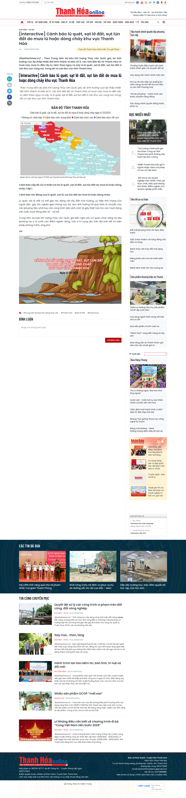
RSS (165, 774)
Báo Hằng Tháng (139, 359)
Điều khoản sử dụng (125, 774)
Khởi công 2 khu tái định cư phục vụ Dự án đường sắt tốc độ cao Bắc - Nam (91, 586)
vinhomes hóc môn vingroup (141, 523)
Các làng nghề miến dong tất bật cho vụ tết (147, 318)
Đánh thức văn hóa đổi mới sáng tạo (146, 250)
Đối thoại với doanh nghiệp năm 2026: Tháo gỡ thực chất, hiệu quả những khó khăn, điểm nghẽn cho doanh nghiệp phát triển (151, 184)
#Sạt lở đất (80, 313)
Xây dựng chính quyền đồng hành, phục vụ (147, 104)
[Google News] (146, 2)
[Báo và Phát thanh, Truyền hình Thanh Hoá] (80, 12)
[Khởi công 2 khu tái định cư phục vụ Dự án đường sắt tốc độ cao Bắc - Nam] (93, 566)
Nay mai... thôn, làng (69, 635)
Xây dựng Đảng (41, 22)
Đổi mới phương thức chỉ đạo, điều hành (147, 231)
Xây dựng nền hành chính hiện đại (147, 75)
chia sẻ (9, 74)
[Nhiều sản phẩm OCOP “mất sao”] (35, 702)
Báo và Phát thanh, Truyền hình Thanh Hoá (43, 761)
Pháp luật (80, 22)
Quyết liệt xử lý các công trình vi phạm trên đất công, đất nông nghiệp (88, 606)
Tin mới (50, 2)
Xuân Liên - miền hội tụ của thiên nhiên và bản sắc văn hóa (146, 401)
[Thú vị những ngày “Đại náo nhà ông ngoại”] (148, 376)
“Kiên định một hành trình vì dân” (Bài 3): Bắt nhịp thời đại (146, 410)
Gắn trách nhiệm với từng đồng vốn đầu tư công (148, 240)
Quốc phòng (118, 22)
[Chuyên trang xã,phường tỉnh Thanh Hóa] (161, 2)
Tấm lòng (145, 22)
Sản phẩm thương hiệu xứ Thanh (147, 276)
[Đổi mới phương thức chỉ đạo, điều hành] (148, 215)
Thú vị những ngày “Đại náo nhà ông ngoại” (146, 392)
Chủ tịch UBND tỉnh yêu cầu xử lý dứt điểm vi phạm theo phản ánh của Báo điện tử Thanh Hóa (150, 136)
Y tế (137, 22)
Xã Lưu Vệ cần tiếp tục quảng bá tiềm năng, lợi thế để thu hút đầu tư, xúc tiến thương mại (146, 84)
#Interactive (93, 313)
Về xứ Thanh (54, 22)
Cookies (159, 774)
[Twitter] (150, 2)
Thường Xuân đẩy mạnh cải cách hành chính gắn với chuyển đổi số (146, 67)
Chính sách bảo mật (145, 774)
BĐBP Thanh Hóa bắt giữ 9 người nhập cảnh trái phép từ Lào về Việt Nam (151, 167)
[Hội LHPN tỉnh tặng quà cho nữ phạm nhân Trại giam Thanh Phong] (42, 566)
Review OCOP (59, 698)
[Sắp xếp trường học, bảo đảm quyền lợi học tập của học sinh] (143, 566)
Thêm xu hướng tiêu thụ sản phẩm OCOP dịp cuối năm (147, 308)
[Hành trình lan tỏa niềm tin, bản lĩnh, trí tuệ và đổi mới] (35, 672)
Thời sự (30, 22)
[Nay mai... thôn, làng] (35, 644)
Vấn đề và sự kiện (139, 199)
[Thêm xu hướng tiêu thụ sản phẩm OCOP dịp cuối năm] (148, 293)
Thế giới (89, 22)
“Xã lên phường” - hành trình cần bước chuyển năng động (146, 95)
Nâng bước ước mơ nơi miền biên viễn (146, 259)
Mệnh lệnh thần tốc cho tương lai (146, 268)
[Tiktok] (154, 2)
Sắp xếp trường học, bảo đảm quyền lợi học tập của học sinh (142, 586)
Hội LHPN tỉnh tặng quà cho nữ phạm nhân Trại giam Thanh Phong (39, 586)
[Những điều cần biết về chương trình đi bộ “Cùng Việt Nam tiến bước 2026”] (35, 730)
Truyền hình (135, 12)
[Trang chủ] (22, 22)
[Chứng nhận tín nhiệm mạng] (78, 784)
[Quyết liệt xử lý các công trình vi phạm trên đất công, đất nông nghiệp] (35, 614)
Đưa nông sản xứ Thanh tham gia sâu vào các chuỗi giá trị (146, 344)
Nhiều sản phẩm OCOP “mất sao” (78, 694)
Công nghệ (129, 22)
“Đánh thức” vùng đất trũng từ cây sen (147, 334)
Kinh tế (64, 22)
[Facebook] (138, 2)
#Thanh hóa (66, 313)
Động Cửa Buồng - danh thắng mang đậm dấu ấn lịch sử (146, 429)
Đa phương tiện (159, 12)
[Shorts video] (165, 2)
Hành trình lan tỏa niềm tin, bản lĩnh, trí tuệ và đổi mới (87, 665)
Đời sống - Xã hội (26, 30)
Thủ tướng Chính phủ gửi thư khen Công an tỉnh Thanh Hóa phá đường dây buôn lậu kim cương (151, 152)
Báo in (146, 12)
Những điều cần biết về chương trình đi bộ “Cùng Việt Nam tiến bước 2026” (86, 723)
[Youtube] (142, 2)
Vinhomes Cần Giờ (138, 533)
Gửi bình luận (113, 340)
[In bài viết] (9, 84)
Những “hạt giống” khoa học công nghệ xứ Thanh (147, 420)
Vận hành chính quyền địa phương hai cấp (147, 33)
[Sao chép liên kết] (9, 103)
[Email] (9, 78)
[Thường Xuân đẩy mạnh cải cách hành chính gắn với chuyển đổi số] (148, 51)
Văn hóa (98, 22)
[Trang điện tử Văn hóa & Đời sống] (158, 2)
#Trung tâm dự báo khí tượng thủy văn (40, 313)
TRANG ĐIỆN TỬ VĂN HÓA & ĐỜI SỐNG (150, 15)
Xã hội (71, 22)
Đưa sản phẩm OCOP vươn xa (144, 326)
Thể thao (107, 22)
